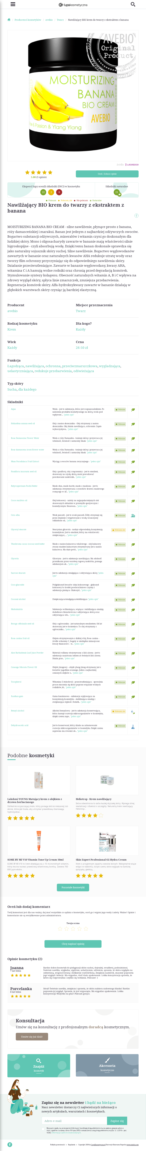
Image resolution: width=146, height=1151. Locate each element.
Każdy (81, 329)
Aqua (13, 409)
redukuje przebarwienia (53, 371)
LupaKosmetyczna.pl (98, 1145)
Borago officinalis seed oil (22, 623)
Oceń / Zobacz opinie (107, 173)
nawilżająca (34, 366)
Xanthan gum (17, 696)
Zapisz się (117, 1121)
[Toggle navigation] (11, 4)
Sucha (12, 389)
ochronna (53, 366)
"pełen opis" (69, 414)
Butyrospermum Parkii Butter (24, 486)
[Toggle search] (135, 4)
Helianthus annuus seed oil (23, 423)
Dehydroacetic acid (19, 725)
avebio (12, 311)
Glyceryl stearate (18, 529)
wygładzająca (109, 366)
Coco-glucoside (17, 584)
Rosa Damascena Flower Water (25, 438)
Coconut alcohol (18, 599)
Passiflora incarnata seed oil (23, 471)
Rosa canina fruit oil (20, 638)
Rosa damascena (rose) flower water (27, 449)
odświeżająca (83, 371)
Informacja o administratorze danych (66, 1133)
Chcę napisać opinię (73, 943)
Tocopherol (16, 681)
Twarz (81, 311)
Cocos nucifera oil (19, 500)
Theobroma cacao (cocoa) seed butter (28, 544)
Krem (11, 329)
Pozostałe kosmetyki (73, 887)
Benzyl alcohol (17, 710)
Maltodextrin (17, 609)
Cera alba (15, 515)
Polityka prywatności (57, 1145)
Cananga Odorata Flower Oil (24, 667)
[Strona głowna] (10, 19)
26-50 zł (82, 347)
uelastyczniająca (20, 371)
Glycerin (15, 558)
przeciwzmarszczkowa (80, 366)
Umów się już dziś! (32, 1036)
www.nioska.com (133, 1145)
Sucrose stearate (18, 573)
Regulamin (71, 1145)
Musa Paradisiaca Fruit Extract (25, 461)
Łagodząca (15, 366)
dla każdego (27, 389)
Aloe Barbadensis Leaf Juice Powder (27, 652)
